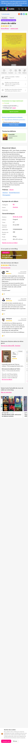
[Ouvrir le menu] (2, 8)
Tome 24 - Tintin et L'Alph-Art (9, 377)
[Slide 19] (22, 65)
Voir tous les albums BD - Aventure (10, 345)
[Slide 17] (20, 65)
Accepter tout (6, 741)
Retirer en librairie (14, 125)
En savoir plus (18, 5)
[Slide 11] (13, 65)
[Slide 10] (12, 65)
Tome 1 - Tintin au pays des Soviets (11, 370)
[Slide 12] (14, 65)
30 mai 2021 (23, 271)
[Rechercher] (19, 8)
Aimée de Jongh (17, 216)
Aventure (15, 207)
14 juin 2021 (23, 319)
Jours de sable (5, 14)
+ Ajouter (11, 189)
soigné (14, 108)
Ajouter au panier (14, 111)
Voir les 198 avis (5, 28)
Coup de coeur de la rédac (8, 20)
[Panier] (22, 8)
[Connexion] (25, 8)
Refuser (15, 741)
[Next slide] (24, 49)
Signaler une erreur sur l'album (10, 242)
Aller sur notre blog (6, 392)
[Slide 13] (15, 65)
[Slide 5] (6, 65)
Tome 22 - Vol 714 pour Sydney (9, 374)
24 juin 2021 (23, 298)
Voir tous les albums (7, 379)
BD (14, 204)
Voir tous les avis (5, 267)
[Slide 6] (7, 65)
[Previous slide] (3, 49)
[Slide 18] (21, 65)
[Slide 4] (5, 65)
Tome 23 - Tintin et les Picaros (10, 375)
